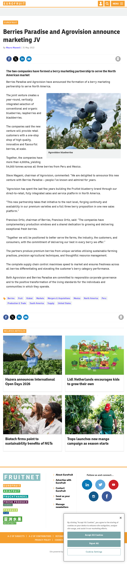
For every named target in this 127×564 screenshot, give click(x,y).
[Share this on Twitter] (15, 59)
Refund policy (63, 536)
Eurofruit (10, 22)
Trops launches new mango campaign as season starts (88, 441)
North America (91, 298)
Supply (51, 303)
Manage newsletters (62, 506)
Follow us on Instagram (94, 496)
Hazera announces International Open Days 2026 (30, 381)
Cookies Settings (94, 551)
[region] (94, 537)
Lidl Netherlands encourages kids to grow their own (93, 381)
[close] (120, 52)
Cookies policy (63, 540)
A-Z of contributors (40, 536)
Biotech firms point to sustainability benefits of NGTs (29, 441)
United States (64, 303)
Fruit (20, 298)
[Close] (120, 517)
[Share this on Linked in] (22, 59)
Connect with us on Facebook (107, 496)
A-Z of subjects (16, 536)
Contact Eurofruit (61, 489)
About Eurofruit (64, 474)
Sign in (81, 52)
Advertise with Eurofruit (63, 481)
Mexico (77, 298)
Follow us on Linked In (87, 485)
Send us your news (63, 498)
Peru (104, 298)
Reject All (94, 543)
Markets (40, 298)
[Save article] (118, 59)
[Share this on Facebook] (9, 59)
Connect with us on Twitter (100, 485)
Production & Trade (17, 303)
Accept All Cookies (94, 535)
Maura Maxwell (13, 47)
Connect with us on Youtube (113, 485)
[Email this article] (29, 59)
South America (37, 303)
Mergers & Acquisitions (59, 298)
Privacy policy (43, 540)
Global (29, 298)
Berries (11, 298)
